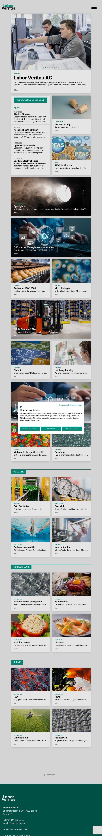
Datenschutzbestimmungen (70, 405)
